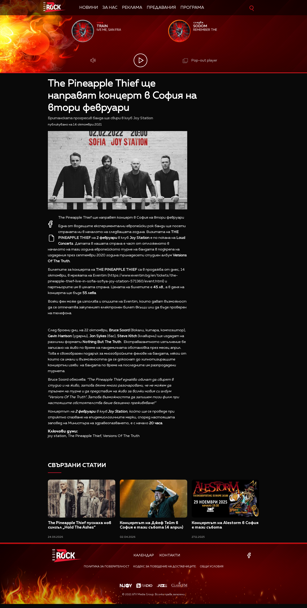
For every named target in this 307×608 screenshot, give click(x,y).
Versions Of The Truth (121, 436)
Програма (192, 8)
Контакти (169, 555)
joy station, (57, 436)
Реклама (132, 8)
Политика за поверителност (106, 566)
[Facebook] (250, 555)
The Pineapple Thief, (85, 436)
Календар (143, 555)
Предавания (161, 8)
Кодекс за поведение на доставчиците (164, 566)
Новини (88, 8)
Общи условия (211, 566)
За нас (110, 8)
